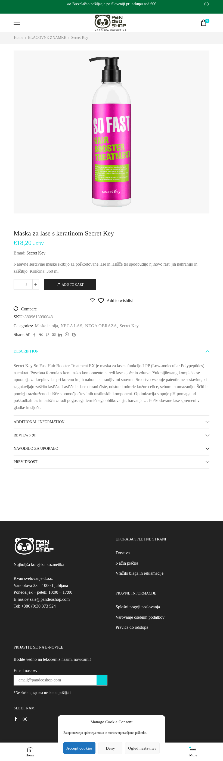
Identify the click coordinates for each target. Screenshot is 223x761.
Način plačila (127, 563)
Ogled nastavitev (142, 748)
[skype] (73, 335)
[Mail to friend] (53, 335)
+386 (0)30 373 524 (38, 606)
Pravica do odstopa (132, 627)
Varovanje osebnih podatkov (140, 617)
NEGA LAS (71, 325)
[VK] (41, 335)
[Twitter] (27, 335)
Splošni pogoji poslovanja (138, 607)
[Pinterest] (47, 335)
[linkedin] (60, 335)
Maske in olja (46, 325)
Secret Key (79, 38)
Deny (110, 748)
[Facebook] (34, 335)
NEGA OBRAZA (101, 325)
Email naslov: (25, 670)
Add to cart (72, 285)
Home (18, 38)
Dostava (123, 553)
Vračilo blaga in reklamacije (139, 573)
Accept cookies (79, 748)
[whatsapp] (66, 335)
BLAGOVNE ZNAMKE (47, 38)
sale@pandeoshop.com (50, 599)
